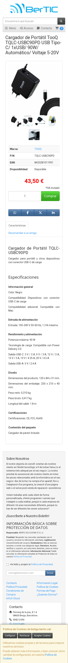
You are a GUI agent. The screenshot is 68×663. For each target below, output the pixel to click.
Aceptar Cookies (42, 635)
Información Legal (47, 583)
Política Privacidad (16, 586)
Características (17, 225)
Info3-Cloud (13, 598)
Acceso (28, 28)
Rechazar (25, 635)
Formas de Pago (46, 590)
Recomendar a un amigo (23, 233)
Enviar (50, 573)
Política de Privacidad (22, 557)
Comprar (50, 196)
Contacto (46, 28)
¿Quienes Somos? (47, 594)
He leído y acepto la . (31, 564)
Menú (12, 28)
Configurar (10, 635)
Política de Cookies (47, 586)
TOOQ (38, 149)
